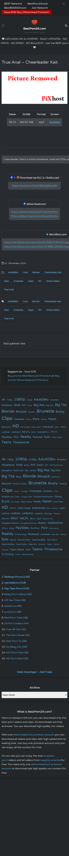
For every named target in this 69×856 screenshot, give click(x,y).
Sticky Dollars (53, 281)
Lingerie (38, 513)
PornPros (34, 528)
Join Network (39, 7)
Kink (48, 508)
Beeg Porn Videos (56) (18, 594)
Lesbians (16, 432)
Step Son (32, 544)
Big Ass (39, 405)
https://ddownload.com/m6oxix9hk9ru (34, 216)
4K (3, 399)
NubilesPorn (43, 432)
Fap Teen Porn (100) (16, 588)
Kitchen (55, 508)
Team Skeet (57, 437)
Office (5, 528)
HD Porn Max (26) (17, 658)
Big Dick (50, 405)
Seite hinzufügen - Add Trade (34, 672)
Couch (16, 491)
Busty (60, 411)
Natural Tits (47, 519)
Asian (29, 405)
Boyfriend (56, 477)
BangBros (7, 470)
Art (24, 405)
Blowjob (21, 411)
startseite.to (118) (15, 582)
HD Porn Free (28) (17, 652)
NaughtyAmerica (28, 523)
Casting (63, 483)
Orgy (11, 528)
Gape (31, 281)
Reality (25, 437)
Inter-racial (36, 427)
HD (39, 281)
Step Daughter (39, 540)
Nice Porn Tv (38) (16, 641)
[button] (64, 4)
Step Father (52, 540)
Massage (48, 514)
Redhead (38, 437)
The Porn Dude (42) (18, 635)
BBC (27, 470)
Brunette (45, 411)
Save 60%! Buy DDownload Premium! (26, 12)
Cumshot (47, 491)
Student (42, 544)
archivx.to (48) (12, 612)
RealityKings (21, 534)
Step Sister (21, 544)
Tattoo (57, 544)
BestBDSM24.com (15, 7)
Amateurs (7, 405)
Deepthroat (7, 496)
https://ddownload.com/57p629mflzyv (34, 211)
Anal (25, 272)
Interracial (47, 427)
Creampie (18, 281)
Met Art (5, 518)
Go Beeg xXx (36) (16, 646)
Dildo (17, 497)
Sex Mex (55, 534)
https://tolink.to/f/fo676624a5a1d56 (34, 185)
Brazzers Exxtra (20, 484)
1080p (19, 399)
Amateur (54, 400)
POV (16, 437)
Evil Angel (15, 502)
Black (19, 477)
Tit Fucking (7, 554)
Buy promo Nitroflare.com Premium (29, 375)
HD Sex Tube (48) (15, 600)
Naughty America (10, 523)
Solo (47, 437)
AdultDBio (13, 272)
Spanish (13, 540)
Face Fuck (26, 501)
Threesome (21, 442)
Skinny (63, 534)
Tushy (17, 554)
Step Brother (24, 540)
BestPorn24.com (37, 3)
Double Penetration (43, 496)
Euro (36, 419)
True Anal (9, 289)
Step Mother (8, 544)
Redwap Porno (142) (17, 576)
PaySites (7, 437)
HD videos (25, 427)
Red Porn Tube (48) (16, 617)
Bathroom (19, 470)
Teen (28, 549)
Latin (57, 427)
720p (10, 399)
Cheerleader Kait (52, 272)
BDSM (33, 470)
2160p (29, 400)
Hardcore (6, 427)
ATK (46, 465)
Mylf (39, 519)
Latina (63, 427)
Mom (33, 432)
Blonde (36, 272)
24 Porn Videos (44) (16, 623)
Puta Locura (54, 528)
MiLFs (24, 518)
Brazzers (31, 412)
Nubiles (42, 523)
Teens (6, 442)
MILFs (26, 431)
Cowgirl (24, 491)
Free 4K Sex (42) (16, 629)
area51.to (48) (13, 606)
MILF (14, 518)
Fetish (52, 419)
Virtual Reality (27, 554)
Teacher (5, 550)
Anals (26, 465)
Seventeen (45, 534)
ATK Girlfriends (56, 465)
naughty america (50, 760)
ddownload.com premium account (33, 734)
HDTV (12, 508)
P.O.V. (54, 431)
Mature (57, 514)
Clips (6, 281)
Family (44, 419)
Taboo (49, 544)
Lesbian (6, 432)
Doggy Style (26, 497)
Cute (56, 491)
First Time (58, 502)
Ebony (28, 419)
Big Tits (61, 405)
